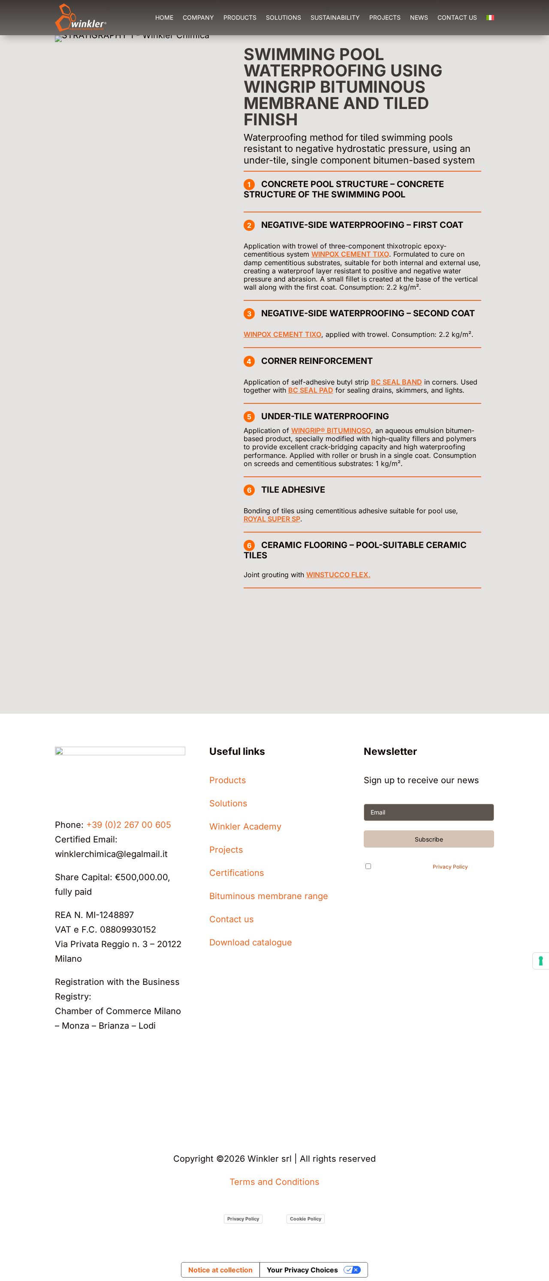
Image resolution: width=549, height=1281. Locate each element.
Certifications (236, 873)
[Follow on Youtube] (96, 1075)
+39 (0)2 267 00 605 (128, 825)
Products (239, 17)
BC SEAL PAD (310, 390)
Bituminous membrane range (268, 896)
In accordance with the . (423, 866)
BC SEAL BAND (396, 382)
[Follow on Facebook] (113, 1075)
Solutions (283, 17)
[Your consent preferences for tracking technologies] (541, 961)
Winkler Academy (245, 826)
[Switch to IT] (490, 17)
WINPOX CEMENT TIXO (350, 254)
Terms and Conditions (274, 1182)
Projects (385, 17)
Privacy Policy (450, 867)
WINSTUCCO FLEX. (338, 574)
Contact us (457, 17)
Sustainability (335, 17)
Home (164, 17)
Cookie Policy (305, 1219)
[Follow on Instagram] (79, 1075)
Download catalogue (250, 942)
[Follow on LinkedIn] (62, 1075)
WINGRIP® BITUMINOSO (331, 430)
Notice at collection (220, 1270)
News (419, 17)
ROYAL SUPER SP (272, 519)
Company (198, 17)
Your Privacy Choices (302, 1270)
